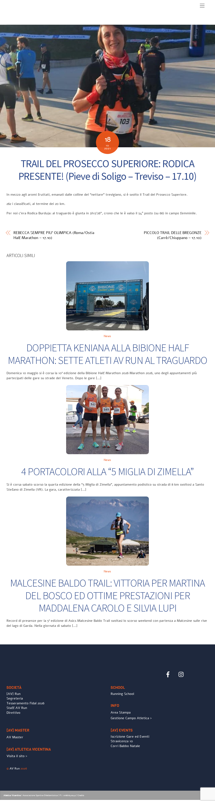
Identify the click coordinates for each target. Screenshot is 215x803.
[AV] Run (14, 694)
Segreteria (15, 698)
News (107, 336)
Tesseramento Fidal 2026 (25, 703)
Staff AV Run (17, 708)
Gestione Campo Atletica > (131, 718)
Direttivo (13, 712)
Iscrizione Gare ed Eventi (130, 736)
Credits (80, 795)
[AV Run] (31, 20)
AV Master (15, 737)
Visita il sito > (17, 756)
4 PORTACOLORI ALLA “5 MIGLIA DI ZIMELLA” (107, 471)
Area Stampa (121, 712)
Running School (122, 694)
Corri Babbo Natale (125, 746)
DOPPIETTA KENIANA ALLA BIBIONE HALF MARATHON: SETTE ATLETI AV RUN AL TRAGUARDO (107, 354)
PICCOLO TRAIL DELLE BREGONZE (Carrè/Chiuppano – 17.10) (172, 235)
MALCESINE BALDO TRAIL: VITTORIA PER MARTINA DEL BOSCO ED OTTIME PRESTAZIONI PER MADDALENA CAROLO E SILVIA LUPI (107, 595)
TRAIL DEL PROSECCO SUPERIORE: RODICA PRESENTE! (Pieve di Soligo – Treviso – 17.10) (107, 170)
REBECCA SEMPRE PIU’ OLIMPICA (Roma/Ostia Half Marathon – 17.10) (53, 235)
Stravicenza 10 (122, 741)
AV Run (15, 768)
